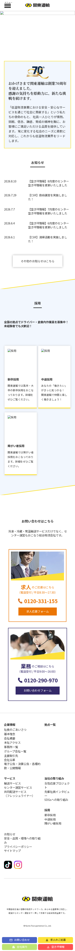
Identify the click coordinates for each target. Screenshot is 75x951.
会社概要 (9, 738)
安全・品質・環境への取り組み (22, 840)
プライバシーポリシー (18, 847)
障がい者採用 (52, 823)
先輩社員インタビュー (57, 794)
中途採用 (50, 819)
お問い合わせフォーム (38, 690)
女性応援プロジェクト (57, 785)
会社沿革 (9, 760)
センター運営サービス (18, 788)
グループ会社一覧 (15, 751)
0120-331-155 (41, 601)
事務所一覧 (11, 747)
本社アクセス (12, 743)
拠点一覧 (50, 724)
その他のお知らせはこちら (37, 261)
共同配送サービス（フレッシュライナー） (19, 794)
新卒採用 (50, 815)
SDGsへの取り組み (56, 800)
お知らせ (9, 834)
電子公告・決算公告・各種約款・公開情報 (22, 766)
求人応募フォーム (37, 611)
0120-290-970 (41, 680)
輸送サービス (12, 783)
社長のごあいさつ (15, 730)
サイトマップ (12, 851)
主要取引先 (11, 756)
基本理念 (9, 734)
